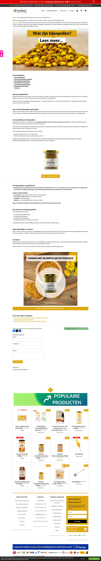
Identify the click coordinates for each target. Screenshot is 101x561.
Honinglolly (79, 454)
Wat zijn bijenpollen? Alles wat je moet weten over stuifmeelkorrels (33, 17)
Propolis (57, 527)
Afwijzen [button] (83, 558)
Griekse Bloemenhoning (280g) (60, 455)
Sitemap (21, 521)
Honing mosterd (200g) (22, 455)
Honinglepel (76, 482)
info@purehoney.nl (40, 514)
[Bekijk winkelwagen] (85, 10)
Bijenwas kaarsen (57, 509)
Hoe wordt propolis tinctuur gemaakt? (24, 319)
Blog (57, 530)
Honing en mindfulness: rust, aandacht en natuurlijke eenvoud (30, 321)
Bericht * (15, 350)
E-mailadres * (16, 343)
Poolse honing (57, 520)
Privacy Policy (22, 514)
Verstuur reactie (18, 361)
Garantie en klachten (22, 507)
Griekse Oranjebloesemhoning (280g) (41, 483)
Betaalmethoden (22, 511)
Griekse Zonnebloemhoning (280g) (41, 456)
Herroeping (22, 518)
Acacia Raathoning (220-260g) (22, 427)
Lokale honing (57, 516)
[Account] (77, 10)
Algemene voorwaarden (22, 500)
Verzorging (57, 523)
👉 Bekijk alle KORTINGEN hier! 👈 (55, 1)
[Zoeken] (81, 10)
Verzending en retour (22, 504)
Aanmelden (77, 521)
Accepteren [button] (94, 558)
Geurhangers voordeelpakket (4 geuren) (41, 428)
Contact (22, 525)
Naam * (14, 337)
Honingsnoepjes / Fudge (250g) (59, 483)
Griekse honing (57, 513)
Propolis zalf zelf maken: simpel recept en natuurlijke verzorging (31, 317)
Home (14, 17)
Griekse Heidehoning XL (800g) (22, 483)
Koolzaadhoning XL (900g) (79, 427)
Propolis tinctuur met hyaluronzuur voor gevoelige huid (60, 428)
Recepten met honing (57, 506)
